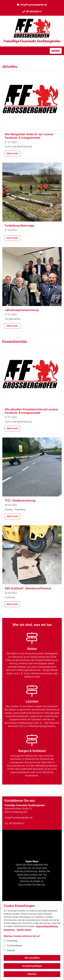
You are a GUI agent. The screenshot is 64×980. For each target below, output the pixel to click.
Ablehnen (32, 974)
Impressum (9, 929)
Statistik (11, 950)
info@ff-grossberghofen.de (33, 4)
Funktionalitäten (14, 945)
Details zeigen (24, 929)
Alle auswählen (32, 957)
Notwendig (12, 940)
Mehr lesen (12, 153)
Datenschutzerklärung (47, 926)
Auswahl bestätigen (32, 966)
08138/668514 (34, 11)
